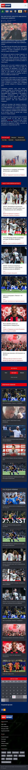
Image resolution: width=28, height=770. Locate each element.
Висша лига (21, 137)
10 (6, 690)
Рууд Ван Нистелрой (20, 140)
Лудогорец (15, 752)
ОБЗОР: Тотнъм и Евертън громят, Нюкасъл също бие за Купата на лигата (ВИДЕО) (14, 602)
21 (21, 693)
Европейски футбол (7, 21)
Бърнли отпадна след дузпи (10, 273)
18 (10, 693)
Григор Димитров (6, 762)
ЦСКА (9, 752)
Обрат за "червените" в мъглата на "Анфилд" (14, 175)
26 (14, 696)
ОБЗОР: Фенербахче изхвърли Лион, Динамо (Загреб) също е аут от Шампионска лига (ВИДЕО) (14, 564)
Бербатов (9, 755)
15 (25, 690)
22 (25, 693)
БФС (3, 758)
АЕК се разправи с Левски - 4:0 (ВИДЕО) (12, 403)
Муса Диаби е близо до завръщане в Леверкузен (12, 655)
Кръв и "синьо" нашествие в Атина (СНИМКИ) (11, 421)
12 (14, 690)
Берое (3, 755)
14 (21, 690)
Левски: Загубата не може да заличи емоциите (12, 525)
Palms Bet (10, 120)
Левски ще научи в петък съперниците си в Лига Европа (14, 506)
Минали (22, 372)
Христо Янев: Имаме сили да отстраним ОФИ (13, 458)
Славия (22, 752)
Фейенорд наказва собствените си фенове (13, 637)
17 (6, 693)
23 (3, 696)
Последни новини (10, 489)
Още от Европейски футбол (11, 183)
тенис (15, 755)
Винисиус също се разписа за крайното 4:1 (13, 243)
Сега (6, 372)
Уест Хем (4, 140)
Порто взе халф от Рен (8, 673)
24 (6, 696)
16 (3, 693)
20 (17, 693)
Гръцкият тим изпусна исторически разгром (14, 301)
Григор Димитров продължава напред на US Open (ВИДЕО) (13, 440)
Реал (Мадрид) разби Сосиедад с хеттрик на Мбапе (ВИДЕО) (14, 583)
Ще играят (14, 372)
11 (10, 690)
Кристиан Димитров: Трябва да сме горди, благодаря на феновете (13, 477)
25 (10, 696)
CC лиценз (3, 768)
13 (17, 690)
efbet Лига (21, 755)
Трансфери (9, 758)
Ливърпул (13, 137)
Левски (4, 752)
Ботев (15, 758)
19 (14, 693)
